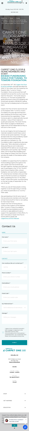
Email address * (6, 283)
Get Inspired (7, 400)
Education (7, 407)
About (11, 18)
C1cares (18, 18)
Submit (14, 342)
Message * (4, 313)
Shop (5, 393)
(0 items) (26, 3)
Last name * (5, 247)
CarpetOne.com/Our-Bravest (10, 218)
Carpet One (4, 18)
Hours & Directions (14, 362)
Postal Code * (5, 293)
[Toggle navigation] (2, 3)
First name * (5, 237)
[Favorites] (23, 3)
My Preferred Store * (7, 303)
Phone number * (6, 272)
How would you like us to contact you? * (12, 263)
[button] (20, 3)
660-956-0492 (14, 12)
